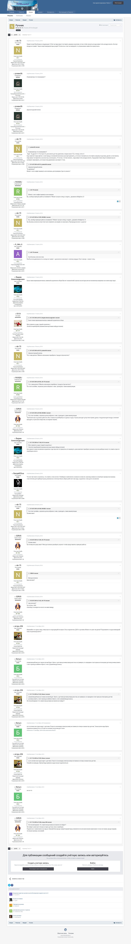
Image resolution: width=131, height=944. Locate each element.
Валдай (35, 28)
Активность (50, 12)
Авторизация (104, 25)
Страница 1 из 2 (26, 34)
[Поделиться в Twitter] (9, 885)
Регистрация (118, 3)
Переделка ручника (18, 904)
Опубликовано (35, 40)
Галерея (40, 12)
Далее (15, 34)
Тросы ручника (17, 915)
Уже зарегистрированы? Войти (102, 3)
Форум (31, 12)
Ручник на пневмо (18, 898)
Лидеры (28, 15)
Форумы (10, 15)
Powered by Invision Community (65, 937)
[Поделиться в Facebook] (12, 885)
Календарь (19, 15)
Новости (21, 12)
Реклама (71, 933)
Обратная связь (62, 933)
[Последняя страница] (19, 35)
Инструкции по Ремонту (66, 12)
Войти (92, 869)
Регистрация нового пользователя (38, 869)
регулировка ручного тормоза (21, 910)
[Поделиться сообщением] (120, 41)
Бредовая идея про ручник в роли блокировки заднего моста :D (30, 893)
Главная (11, 12)
